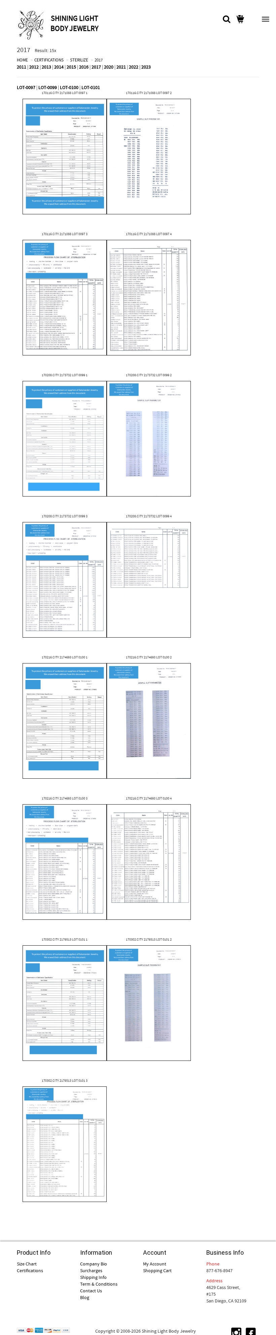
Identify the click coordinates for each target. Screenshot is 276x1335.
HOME (22, 60)
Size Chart (27, 1264)
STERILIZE (79, 60)
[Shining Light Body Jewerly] (33, 25)
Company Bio (93, 1264)
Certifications (30, 1270)
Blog (84, 1297)
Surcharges (91, 1270)
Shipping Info (93, 1277)
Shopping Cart (157, 1270)
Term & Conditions (98, 1284)
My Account (154, 1264)
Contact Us (91, 1291)
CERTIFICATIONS (49, 60)
